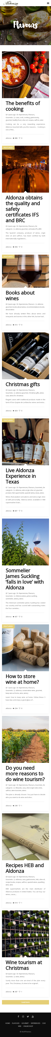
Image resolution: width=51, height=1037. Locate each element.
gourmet (9, 120)
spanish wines (30, 493)
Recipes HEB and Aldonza (25, 868)
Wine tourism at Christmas (24, 965)
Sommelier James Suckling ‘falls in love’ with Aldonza (25, 579)
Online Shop (28, 1026)
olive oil (25, 120)
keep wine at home (12, 693)
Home (7, 1023)
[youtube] (32, 1016)
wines (42, 493)
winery (16, 599)
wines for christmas (16, 396)
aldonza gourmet (21, 229)
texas (37, 493)
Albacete (18, 788)
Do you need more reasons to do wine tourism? (25, 773)
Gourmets (9, 117)
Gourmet (25, 1023)
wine (41, 120)
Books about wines (20, 295)
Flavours (31, 115)
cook (21, 117)
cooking (27, 117)
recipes (31, 120)
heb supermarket (18, 493)
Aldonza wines (21, 596)
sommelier (9, 599)
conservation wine (28, 690)
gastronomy (34, 117)
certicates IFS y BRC (35, 229)
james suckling (32, 596)
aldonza (18, 490)
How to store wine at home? (22, 679)
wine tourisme (16, 790)
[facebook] (18, 1016)
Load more (26, 1002)
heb (37, 879)
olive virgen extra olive (34, 788)
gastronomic (30, 879)
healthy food (17, 120)
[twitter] (28, 1016)
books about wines (19, 307)
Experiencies (23, 115)
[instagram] (23, 1016)
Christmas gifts (23, 384)
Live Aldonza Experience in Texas (21, 476)
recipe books (10, 882)
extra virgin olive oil (29, 490)
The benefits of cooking (23, 106)
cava (17, 117)
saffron (36, 120)
